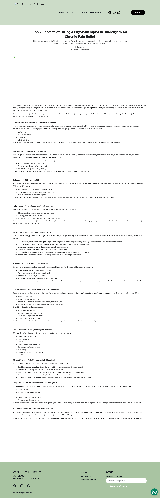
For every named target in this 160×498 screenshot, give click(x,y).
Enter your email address (115, 476)
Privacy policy (95, 12)
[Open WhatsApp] (154, 491)
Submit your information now (120, 486)
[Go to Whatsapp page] (118, 12)
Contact (84, 12)
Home (61, 12)
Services (70, 12)
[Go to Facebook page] (110, 12)
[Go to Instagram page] (115, 12)
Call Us (138, 12)
